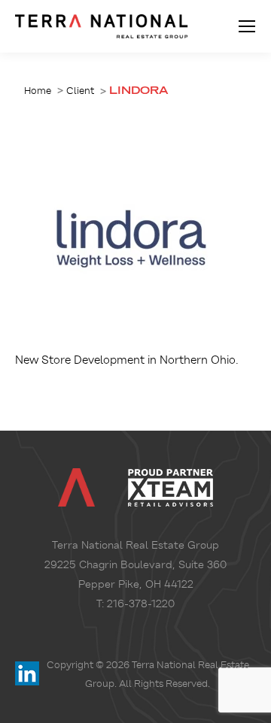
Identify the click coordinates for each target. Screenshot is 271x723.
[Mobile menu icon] (247, 26)
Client (80, 90)
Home (37, 90)
